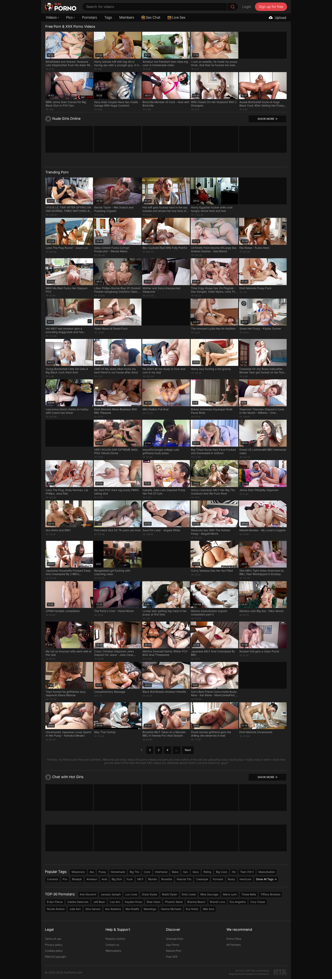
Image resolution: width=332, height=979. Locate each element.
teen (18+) (247, 871)
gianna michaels (171, 909)
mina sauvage (209, 894)
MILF (140, 879)
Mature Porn (173, 950)
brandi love (217, 901)
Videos (51, 17)
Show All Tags (264, 879)
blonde (152, 879)
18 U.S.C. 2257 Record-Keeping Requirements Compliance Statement (249, 972)
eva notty (192, 909)
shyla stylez (149, 894)
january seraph (111, 894)
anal (104, 879)
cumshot (52, 879)
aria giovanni (88, 894)
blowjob (77, 879)
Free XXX (172, 956)
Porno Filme (234, 938)
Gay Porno (172, 944)
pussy (102, 871)
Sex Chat (153, 17)
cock (147, 871)
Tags (108, 17)
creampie (202, 879)
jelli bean (99, 901)
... (176, 750)
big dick (117, 879)
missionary (78, 871)
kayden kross (133, 901)
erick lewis (189, 894)
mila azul (208, 909)
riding (207, 871)
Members (126, 17)
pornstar (218, 879)
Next (188, 750)
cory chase (257, 901)
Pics (69, 17)
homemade (118, 871)
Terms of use (53, 938)
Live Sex (178, 17)
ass (92, 871)
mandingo (150, 909)
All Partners (234, 944)
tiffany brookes (270, 894)
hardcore (245, 879)
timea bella (249, 894)
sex (185, 871)
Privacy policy (53, 944)
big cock (221, 871)
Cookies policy (54, 950)
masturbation (266, 871)
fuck (130, 879)
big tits (134, 871)
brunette (166, 879)
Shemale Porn (174, 938)
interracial (161, 871)
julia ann (75, 909)
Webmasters (113, 950)
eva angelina (238, 901)
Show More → (267, 118)
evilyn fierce (55, 901)
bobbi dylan (169, 894)
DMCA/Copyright (55, 956)
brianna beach (196, 901)
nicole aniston (56, 909)
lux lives (131, 894)
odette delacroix (78, 901)
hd (234, 871)
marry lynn (230, 894)
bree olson (153, 901)
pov (65, 879)
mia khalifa (132, 909)
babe (175, 871)
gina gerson (92, 909)
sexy (196, 871)
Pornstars (89, 17)
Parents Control (115, 938)
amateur (91, 879)
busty (231, 879)
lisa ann (115, 901)
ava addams (113, 909)
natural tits (184, 879)
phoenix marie (174, 901)
